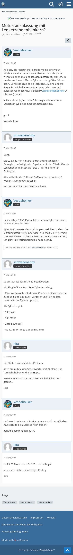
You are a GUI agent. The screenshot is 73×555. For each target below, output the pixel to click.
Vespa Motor (9, 502)
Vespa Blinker (27, 502)
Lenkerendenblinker (53, 90)
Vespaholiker (13, 34)
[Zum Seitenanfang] (67, 550)
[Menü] (68, 4)
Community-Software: (37, 550)
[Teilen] (68, 40)
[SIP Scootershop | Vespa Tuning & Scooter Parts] (36, 18)
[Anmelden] (60, 4)
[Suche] (51, 4)
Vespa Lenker (45, 502)
